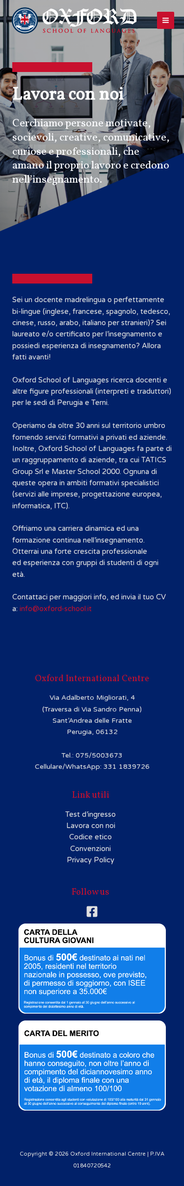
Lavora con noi (90, 826)
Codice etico (90, 837)
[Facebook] (92, 911)
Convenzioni (90, 849)
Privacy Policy (90, 860)
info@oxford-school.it (56, 609)
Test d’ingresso (90, 814)
